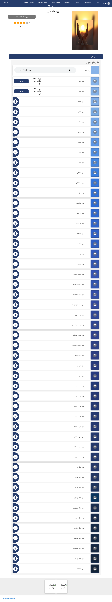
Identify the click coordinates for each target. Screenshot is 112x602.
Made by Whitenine (9, 599)
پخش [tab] (93, 57)
